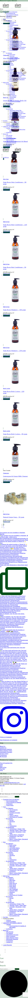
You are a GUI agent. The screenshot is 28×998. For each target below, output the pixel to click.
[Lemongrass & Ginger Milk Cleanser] (15, 469)
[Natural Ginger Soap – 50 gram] (15, 511)
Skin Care (6, 179)
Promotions (3, 755)
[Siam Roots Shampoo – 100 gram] (15, 304)
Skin (1, 766)
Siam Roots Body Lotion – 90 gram (15, 434)
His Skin (2, 769)
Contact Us (3, 748)
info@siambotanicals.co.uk (12, 782)
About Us (2, 746)
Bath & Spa (6, 222)
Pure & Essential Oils (6, 763)
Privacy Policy (4, 753)
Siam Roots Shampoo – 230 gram (14, 350)
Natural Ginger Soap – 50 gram (13, 517)
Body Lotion (6, 388)
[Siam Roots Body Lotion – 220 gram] (15, 386)
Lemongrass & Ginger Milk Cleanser (15, 476)
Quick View (6, 190)
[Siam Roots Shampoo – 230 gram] (15, 345)
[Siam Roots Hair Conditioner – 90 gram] (15, 261)
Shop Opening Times (6, 750)
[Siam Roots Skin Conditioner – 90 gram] (15, 176)
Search (17, 796)
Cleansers (6, 473)
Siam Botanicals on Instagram (8, 740)
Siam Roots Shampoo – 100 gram (14, 310)
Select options (7, 481)
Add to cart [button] (7, 188)
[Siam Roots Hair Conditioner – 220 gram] (15, 219)
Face (1, 764)
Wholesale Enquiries (6, 749)
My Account (3, 756)
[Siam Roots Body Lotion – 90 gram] (15, 428)
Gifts (1, 770)
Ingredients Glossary (6, 752)
